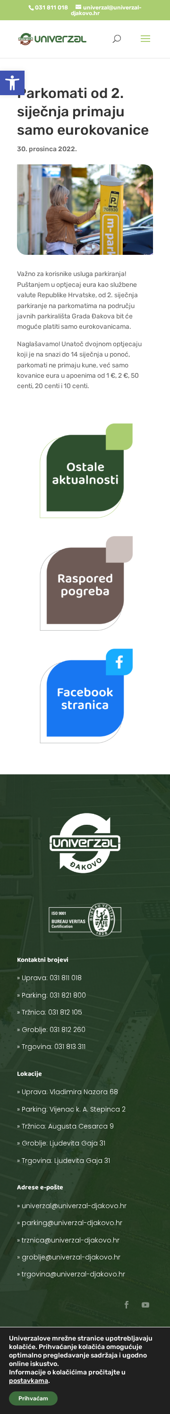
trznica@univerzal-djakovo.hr (70, 1240)
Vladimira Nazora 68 (84, 1092)
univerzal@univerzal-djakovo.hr (74, 1206)
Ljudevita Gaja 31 (77, 1143)
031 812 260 (67, 1029)
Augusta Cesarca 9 (81, 1126)
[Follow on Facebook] (126, 1304)
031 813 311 (69, 1046)
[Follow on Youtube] (145, 1304)
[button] (12, 83)
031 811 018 (66, 978)
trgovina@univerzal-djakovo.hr (73, 1274)
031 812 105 (65, 1012)
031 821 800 (68, 995)
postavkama (28, 1381)
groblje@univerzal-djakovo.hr (71, 1257)
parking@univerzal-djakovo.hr (72, 1222)
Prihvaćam (33, 1398)
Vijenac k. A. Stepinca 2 (88, 1109)
